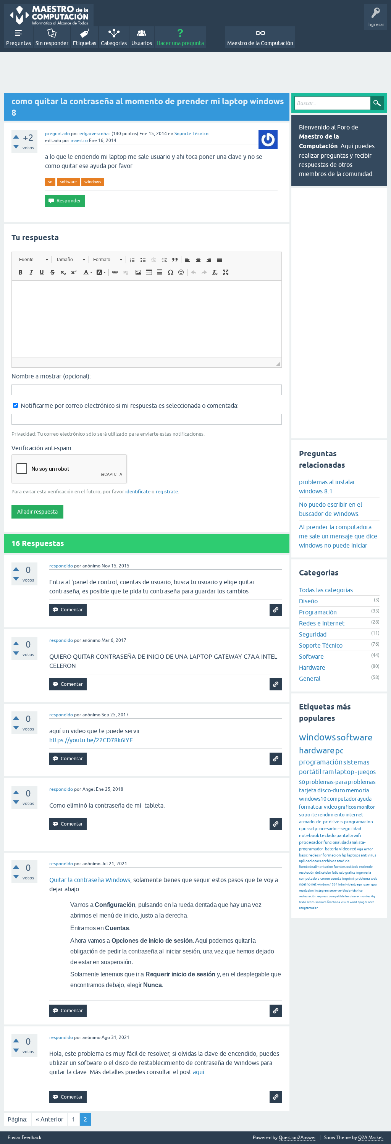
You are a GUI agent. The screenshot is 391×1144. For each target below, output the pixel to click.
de (347, 861)
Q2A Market (370, 1137)
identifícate (137, 491)
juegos (367, 771)
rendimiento (331, 815)
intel (302, 884)
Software (311, 656)
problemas (362, 782)
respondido (61, 566)
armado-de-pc (313, 821)
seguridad (351, 828)
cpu (303, 828)
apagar (362, 902)
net (314, 884)
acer (371, 902)
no (308, 884)
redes (313, 855)
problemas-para (326, 782)
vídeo (344, 849)
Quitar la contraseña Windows (89, 879)
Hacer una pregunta (180, 43)
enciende (366, 867)
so (50, 181)
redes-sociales (316, 902)
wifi (357, 835)
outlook (352, 867)
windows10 (312, 799)
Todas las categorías (326, 590)
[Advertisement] (195, 73)
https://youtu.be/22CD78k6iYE (91, 740)
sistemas (356, 762)
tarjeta (308, 790)
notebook (309, 835)
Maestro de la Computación (260, 43)
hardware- (352, 896)
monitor (366, 807)
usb (341, 872)
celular (326, 872)
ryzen (366, 884)
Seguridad (312, 634)
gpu (374, 884)
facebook (333, 902)
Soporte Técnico (191, 133)
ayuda (364, 799)
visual (345, 902)
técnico (357, 890)
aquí (198, 1071)
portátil (310, 772)
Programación (318, 612)
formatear (311, 807)
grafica (350, 872)
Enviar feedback (24, 1137)
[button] (33, 259)
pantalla (344, 835)
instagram (322, 890)
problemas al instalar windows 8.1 (327, 486)
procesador (311, 842)
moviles (365, 896)
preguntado (57, 133)
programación (321, 762)
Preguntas (18, 43)
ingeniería (363, 872)
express (322, 896)
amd (340, 861)
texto (302, 902)
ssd (310, 828)
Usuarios (141, 43)
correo (325, 879)
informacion (330, 855)
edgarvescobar (94, 133)
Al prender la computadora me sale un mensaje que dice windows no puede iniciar (338, 536)
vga (360, 849)
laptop (344, 772)
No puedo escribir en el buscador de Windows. (330, 509)
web (374, 879)
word (353, 902)
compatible (336, 896)
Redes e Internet (321, 623)
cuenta (336, 879)
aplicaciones (310, 861)
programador (308, 908)
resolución (306, 872)
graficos (347, 807)
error (368, 849)
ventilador (345, 890)
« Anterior (49, 1119)
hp (344, 855)
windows (92, 181)
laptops (353, 855)
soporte (308, 815)
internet (354, 815)
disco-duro (331, 790)
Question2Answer (297, 1137)
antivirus (368, 855)
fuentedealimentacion (316, 867)
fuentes (340, 867)
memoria (357, 790)
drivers (336, 821)
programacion (358, 821)
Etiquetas (84, 43)
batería (331, 849)
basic (303, 855)
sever (333, 890)
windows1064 (327, 884)
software (68, 181)
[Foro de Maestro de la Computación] (49, 15)
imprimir (348, 879)
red (353, 849)
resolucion (306, 890)
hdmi (342, 884)
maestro (79, 140)
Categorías (114, 43)
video (330, 807)
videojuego (354, 884)
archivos (329, 861)
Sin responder (52, 43)
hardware (316, 750)
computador (342, 799)
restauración (308, 896)
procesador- (327, 828)
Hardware (312, 667)
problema (362, 879)
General (309, 678)
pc (339, 750)
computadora (309, 879)
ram (328, 772)
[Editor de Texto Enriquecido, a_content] (146, 319)
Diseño (308, 601)
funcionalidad (336, 842)
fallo (335, 872)
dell (317, 872)
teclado (328, 835)
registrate (167, 491)
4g (373, 896)
